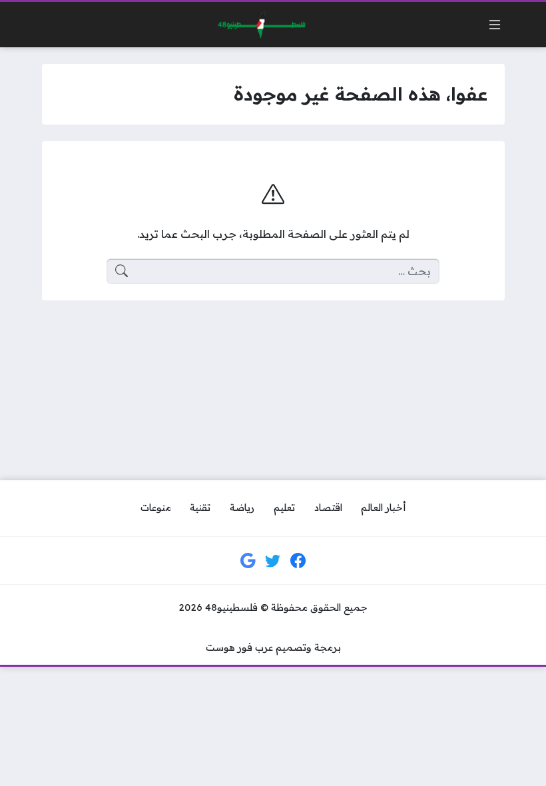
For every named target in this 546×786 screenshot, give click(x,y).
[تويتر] (273, 561)
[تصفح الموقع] (495, 25)
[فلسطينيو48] (258, 25)
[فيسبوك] (298, 561)
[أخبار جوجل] (248, 561)
